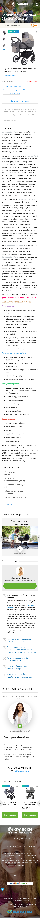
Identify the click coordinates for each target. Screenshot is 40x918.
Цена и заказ (16, 25)
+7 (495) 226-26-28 (21, 767)
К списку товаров (10, 120)
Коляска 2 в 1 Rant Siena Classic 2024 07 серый (10, 803)
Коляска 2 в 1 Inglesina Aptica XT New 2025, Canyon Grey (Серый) (29, 803)
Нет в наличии (10, 815)
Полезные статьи (20, 553)
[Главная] (3, 10)
